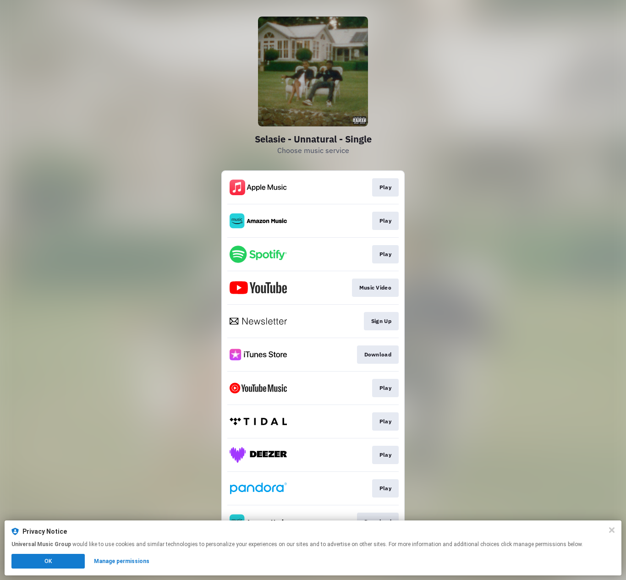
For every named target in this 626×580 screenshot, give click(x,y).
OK (48, 561)
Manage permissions (121, 561)
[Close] (611, 530)
